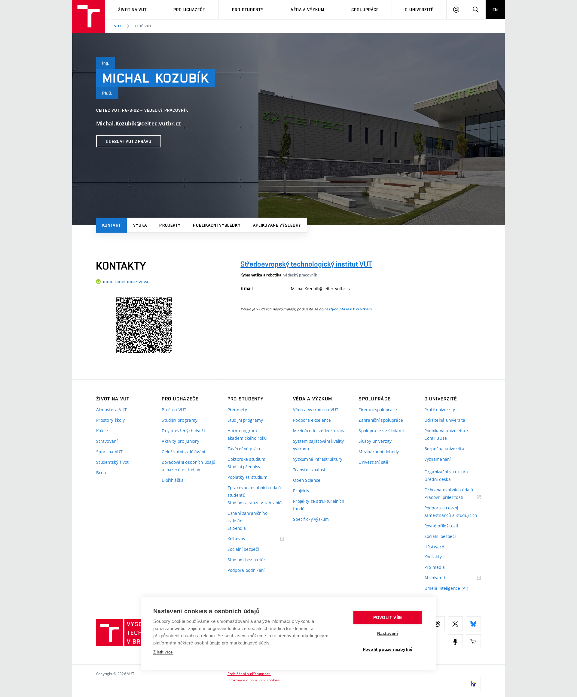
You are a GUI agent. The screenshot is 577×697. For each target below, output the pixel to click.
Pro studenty (248, 9)
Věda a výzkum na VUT (316, 409)
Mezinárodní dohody (379, 451)
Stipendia (236, 528)
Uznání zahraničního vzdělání (247, 517)
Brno (101, 472)
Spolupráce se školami (381, 430)
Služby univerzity (375, 441)
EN (495, 9)
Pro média (434, 567)
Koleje (102, 430)
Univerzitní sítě (373, 462)
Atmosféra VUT (111, 409)
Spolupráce (365, 9)
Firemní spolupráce (378, 409)
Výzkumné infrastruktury (317, 459)
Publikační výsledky (216, 225)
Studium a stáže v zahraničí (254, 502)
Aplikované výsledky (277, 225)
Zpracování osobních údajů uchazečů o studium (188, 465)
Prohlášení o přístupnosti (249, 673)
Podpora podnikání (246, 570)
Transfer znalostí (310, 469)
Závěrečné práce (244, 448)
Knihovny (244, 539)
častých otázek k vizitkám (347, 309)
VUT (117, 26)
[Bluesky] (473, 623)
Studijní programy (179, 420)
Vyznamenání (437, 459)
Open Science (306, 480)
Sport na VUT (109, 451)
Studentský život (112, 462)
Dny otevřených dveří (183, 430)
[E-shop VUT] (473, 641)
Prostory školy (110, 420)
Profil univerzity (439, 409)
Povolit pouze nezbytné (387, 649)
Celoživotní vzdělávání (183, 451)
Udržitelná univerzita (445, 420)
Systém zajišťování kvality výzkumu (318, 444)
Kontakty (433, 557)
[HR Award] (473, 683)
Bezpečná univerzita (444, 448)
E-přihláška (173, 480)
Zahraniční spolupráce (381, 420)
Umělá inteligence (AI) (446, 588)
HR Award (434, 547)
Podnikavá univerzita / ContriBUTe (446, 434)
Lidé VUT (143, 26)
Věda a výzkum (308, 9)
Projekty (170, 225)
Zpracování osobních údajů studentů (254, 491)
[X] (455, 623)
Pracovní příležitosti (451, 497)
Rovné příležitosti (441, 526)
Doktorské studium (246, 459)
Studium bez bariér (246, 560)
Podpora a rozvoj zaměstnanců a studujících (450, 511)
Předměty (237, 409)
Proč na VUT (174, 409)
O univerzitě (419, 9)
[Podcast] (455, 641)
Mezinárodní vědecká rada (319, 430)
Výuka (140, 225)
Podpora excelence (312, 420)
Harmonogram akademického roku (247, 434)
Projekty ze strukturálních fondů (318, 504)
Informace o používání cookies (253, 679)
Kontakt (111, 225)
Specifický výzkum (311, 519)
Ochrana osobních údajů (448, 490)
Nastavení (387, 633)
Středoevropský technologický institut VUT (306, 264)
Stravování (107, 441)
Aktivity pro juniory (180, 441)
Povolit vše (387, 617)
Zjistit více (163, 652)
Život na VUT (132, 9)
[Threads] (437, 623)
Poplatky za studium (247, 477)
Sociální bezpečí (243, 549)
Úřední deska (437, 479)
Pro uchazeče (189, 9)
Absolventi (442, 578)
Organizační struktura (446, 472)
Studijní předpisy (244, 466)
